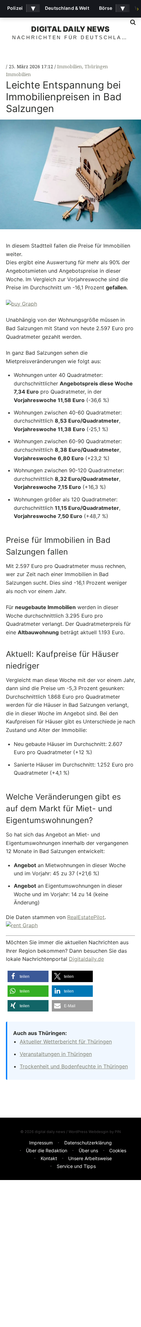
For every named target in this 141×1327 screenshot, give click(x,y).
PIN (118, 1131)
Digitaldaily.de (86, 959)
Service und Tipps (76, 1166)
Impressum (41, 1142)
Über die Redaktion (46, 1150)
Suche (130, 22)
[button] (28, 976)
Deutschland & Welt (67, 8)
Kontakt (49, 1158)
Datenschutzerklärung (88, 1142)
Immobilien (69, 66)
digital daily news (70, 29)
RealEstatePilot (86, 917)
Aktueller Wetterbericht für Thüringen (66, 1041)
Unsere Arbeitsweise (90, 1158)
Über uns (88, 1150)
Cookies (117, 1150)
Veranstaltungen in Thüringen (56, 1054)
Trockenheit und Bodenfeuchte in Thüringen (74, 1066)
